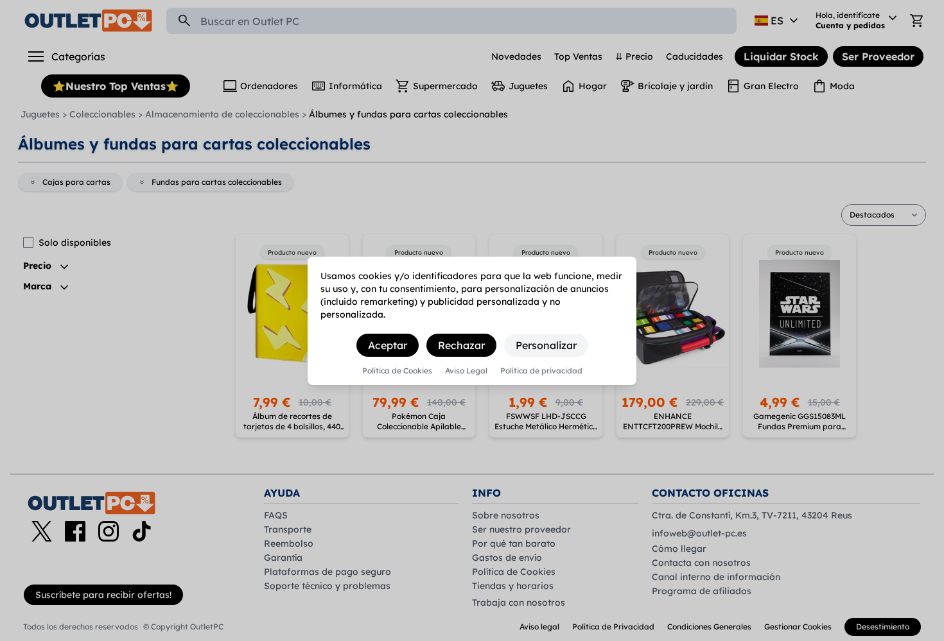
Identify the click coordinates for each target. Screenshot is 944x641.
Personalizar (546, 345)
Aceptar (387, 345)
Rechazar (461, 345)
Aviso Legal (466, 371)
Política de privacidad (541, 371)
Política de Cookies (397, 371)
